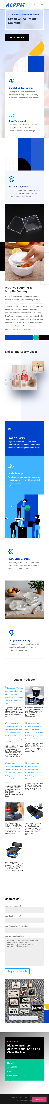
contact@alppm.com (15, 1075)
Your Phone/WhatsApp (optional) (17, 926)
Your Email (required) (13, 916)
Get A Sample (17, 37)
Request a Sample (17, 971)
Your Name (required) (13, 906)
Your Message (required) (14, 936)
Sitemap (28, 1098)
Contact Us (39, 1099)
